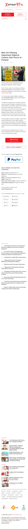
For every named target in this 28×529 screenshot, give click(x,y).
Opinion (3, 464)
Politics (3, 491)
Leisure (3, 496)
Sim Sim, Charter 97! (20, 14)
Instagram (15, 202)
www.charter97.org (17, 514)
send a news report (8, 9)
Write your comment (14, 147)
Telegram (15, 205)
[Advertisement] (14, 36)
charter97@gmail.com (6, 521)
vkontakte (15, 199)
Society (9, 491)
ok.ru (6, 202)
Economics (15, 491)
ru (10, 10)
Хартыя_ (14, 4)
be (8, 10)
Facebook (6, 196)
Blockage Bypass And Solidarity (15, 496)
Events (21, 491)
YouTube (15, 196)
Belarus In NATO (13, 498)
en (12, 10)
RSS (6, 205)
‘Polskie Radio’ (5, 93)
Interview (3, 437)
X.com (6, 199)
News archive (18, 9)
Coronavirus (4, 498)
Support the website (7, 14)
